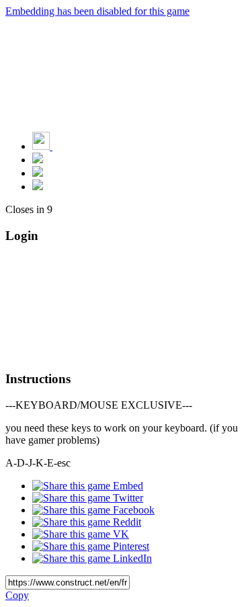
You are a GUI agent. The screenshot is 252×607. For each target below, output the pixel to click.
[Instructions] (37, 159)
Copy (17, 595)
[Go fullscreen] (37, 186)
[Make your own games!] (70, 146)
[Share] (37, 173)
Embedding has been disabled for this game (97, 11)
